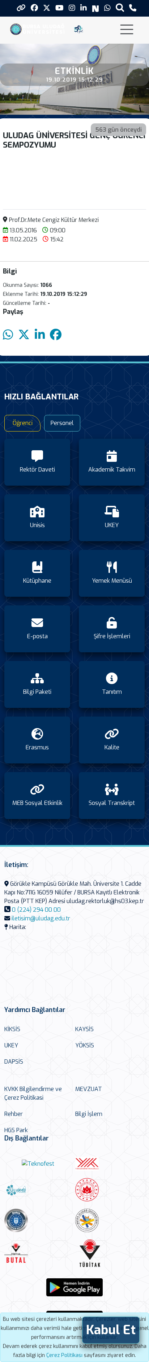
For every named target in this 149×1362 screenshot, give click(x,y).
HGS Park (16, 1130)
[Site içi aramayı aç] (120, 7)
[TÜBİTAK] (109, 1253)
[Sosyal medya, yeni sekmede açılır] (34, 8)
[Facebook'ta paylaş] (55, 335)
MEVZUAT (88, 1089)
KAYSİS (84, 1029)
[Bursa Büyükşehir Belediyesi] (38, 1220)
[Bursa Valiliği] (108, 1189)
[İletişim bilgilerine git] (132, 8)
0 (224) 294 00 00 (36, 910)
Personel (62, 423)
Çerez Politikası (64, 1355)
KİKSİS (12, 1029)
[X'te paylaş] (24, 335)
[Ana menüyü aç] (126, 29)
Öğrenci (23, 423)
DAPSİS (13, 1061)
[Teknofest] (38, 1163)
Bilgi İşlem (88, 1114)
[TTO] (108, 1220)
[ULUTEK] (38, 1190)
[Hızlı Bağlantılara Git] (21, 8)
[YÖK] (108, 1164)
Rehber (13, 1114)
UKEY (11, 1045)
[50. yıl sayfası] (78, 28)
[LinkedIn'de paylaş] (40, 335)
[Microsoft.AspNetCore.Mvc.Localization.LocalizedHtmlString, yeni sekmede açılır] (74, 1287)
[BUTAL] (38, 1253)
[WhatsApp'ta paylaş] (8, 335)
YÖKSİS (84, 1045)
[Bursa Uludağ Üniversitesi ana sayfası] (39, 28)
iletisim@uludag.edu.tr (41, 918)
